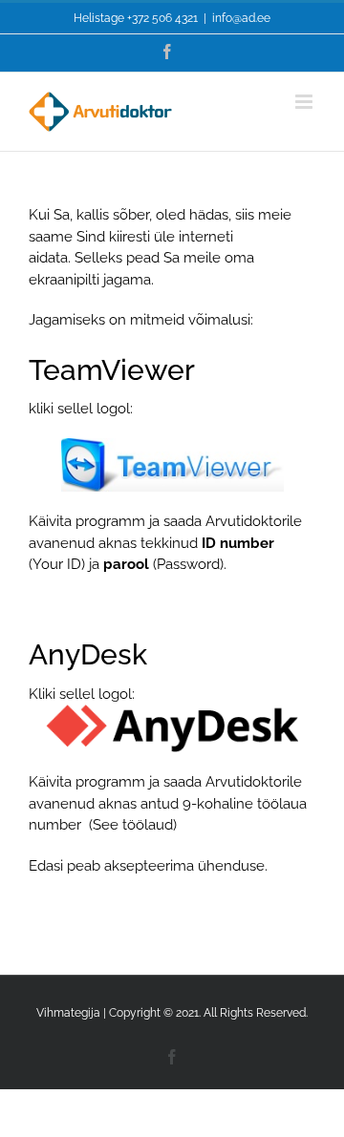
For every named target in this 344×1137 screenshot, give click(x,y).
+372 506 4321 (162, 18)
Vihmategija (68, 1013)
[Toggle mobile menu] (305, 102)
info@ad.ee (241, 18)
